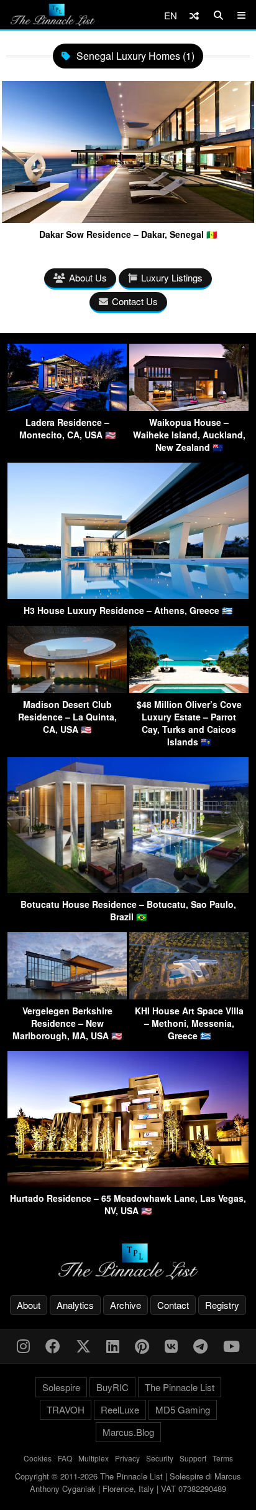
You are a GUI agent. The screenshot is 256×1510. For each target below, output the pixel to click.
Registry (222, 1304)
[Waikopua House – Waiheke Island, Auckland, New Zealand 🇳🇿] (189, 406)
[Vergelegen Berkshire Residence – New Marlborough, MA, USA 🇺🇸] (67, 995)
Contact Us (135, 301)
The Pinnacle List (179, 1387)
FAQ (65, 1458)
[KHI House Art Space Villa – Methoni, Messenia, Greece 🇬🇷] (189, 995)
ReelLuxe (120, 1409)
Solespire (61, 1387)
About (28, 1304)
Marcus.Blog (128, 1431)
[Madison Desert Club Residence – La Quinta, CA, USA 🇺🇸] (67, 689)
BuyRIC (112, 1387)
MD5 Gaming (182, 1409)
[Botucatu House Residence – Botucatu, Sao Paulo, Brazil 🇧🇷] (128, 888)
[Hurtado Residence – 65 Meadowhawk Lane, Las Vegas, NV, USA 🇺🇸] (128, 1182)
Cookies (38, 1458)
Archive (125, 1304)
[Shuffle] (194, 15)
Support (193, 1458)
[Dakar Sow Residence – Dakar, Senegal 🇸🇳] (128, 218)
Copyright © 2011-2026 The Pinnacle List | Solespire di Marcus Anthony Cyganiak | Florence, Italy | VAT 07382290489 (128, 1482)
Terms (223, 1458)
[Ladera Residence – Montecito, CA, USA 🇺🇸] (67, 406)
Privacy (127, 1458)
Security (159, 1458)
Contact (173, 1304)
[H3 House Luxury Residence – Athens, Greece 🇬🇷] (128, 595)
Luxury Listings (172, 277)
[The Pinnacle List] (128, 1261)
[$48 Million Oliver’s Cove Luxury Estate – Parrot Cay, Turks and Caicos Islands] (189, 689)
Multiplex (93, 1458)
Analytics (75, 1304)
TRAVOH (66, 1409)
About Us (88, 277)
